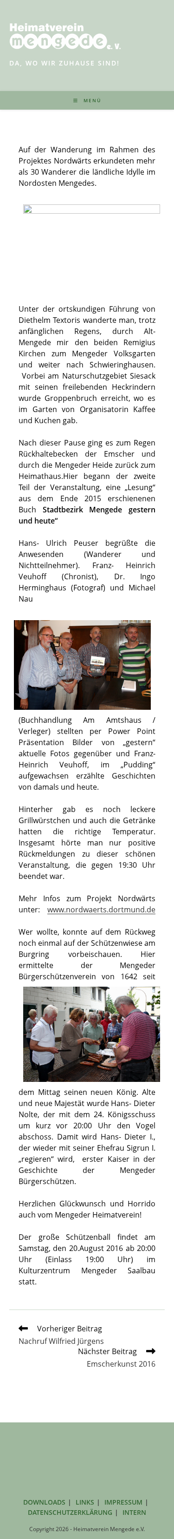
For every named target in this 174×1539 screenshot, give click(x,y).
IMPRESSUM (123, 1502)
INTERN (134, 1512)
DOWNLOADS (44, 1502)
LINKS (85, 1502)
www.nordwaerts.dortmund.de (101, 909)
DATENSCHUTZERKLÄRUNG (70, 1512)
